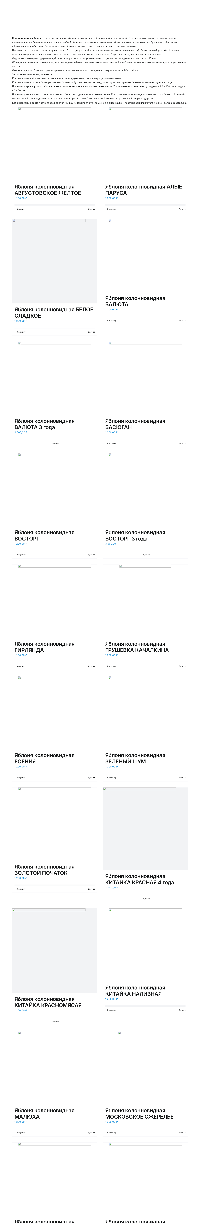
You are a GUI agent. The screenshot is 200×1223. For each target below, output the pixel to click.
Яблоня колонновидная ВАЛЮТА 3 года (44, 424)
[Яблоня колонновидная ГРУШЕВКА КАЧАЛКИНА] (145, 601)
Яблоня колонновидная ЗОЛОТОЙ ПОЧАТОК (44, 869)
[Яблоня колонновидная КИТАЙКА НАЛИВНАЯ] (145, 945)
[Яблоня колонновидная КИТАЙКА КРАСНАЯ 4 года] (145, 828)
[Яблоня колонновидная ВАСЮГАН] (145, 378)
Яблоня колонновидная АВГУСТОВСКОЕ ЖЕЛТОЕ (47, 189)
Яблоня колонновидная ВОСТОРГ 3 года (135, 535)
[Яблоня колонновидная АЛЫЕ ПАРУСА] (145, 144)
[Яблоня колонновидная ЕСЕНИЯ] (54, 712)
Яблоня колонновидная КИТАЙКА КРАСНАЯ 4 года (139, 879)
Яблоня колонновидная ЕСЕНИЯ (44, 758)
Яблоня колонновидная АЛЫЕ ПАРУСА (143, 189)
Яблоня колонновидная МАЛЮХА (44, 1113)
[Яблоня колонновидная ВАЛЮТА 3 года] (54, 378)
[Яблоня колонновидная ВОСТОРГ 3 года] (145, 489)
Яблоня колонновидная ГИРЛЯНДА (44, 647)
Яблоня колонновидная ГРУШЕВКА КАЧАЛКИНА (137, 647)
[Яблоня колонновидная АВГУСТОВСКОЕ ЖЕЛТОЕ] (54, 144)
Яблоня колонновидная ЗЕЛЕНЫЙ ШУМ (135, 758)
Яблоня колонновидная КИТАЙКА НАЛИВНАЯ (135, 990)
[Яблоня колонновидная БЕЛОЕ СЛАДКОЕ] (54, 261)
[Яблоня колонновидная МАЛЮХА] (54, 1067)
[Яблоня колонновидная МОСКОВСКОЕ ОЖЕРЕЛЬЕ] (145, 1067)
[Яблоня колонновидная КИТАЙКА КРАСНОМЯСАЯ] (54, 950)
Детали (91, 209)
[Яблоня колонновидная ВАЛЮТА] (145, 255)
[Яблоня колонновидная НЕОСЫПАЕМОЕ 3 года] (145, 1179)
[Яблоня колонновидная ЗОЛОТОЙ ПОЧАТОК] (54, 824)
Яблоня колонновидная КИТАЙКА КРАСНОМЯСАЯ (48, 1002)
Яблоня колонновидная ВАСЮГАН (135, 424)
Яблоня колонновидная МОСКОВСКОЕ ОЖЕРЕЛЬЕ (139, 1113)
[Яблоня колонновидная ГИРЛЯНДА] (54, 601)
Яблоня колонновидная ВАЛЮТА (135, 301)
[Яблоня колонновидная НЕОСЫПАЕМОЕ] (54, 1179)
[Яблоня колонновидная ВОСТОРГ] (54, 489)
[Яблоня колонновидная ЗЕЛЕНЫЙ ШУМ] (145, 712)
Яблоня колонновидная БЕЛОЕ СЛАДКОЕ (53, 312)
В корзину (21, 209)
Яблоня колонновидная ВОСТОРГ (44, 535)
